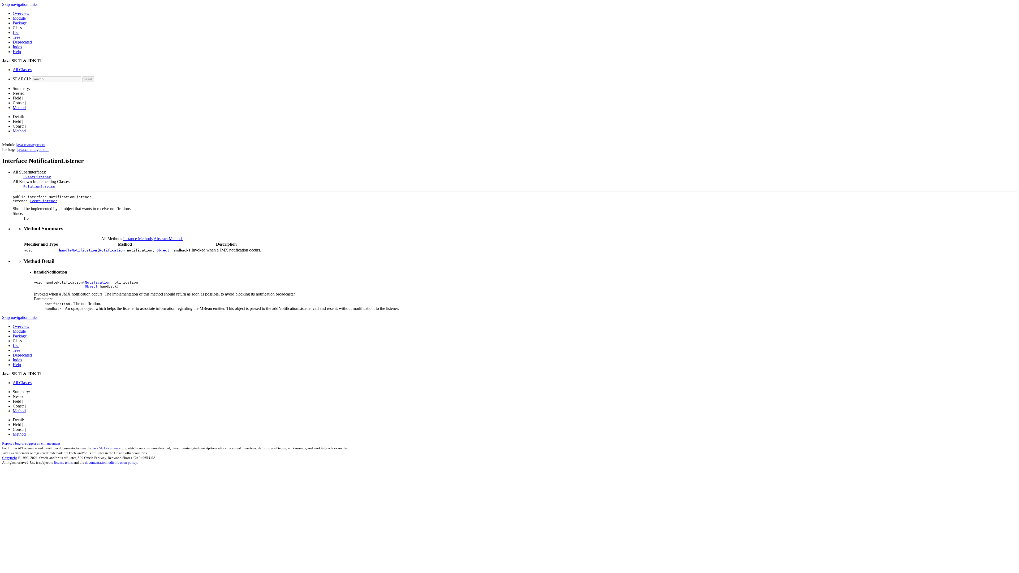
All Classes (22, 69)
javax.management (33, 149)
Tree (16, 37)
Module (19, 18)
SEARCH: (22, 79)
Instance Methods (138, 238)
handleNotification (78, 250)
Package (20, 23)
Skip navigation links (19, 4)
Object (163, 250)
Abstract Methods (168, 238)
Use (16, 32)
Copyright (9, 458)
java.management (30, 144)
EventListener (37, 177)
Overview (21, 13)
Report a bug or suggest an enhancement (31, 443)
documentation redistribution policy (111, 463)
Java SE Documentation (109, 448)
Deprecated (22, 42)
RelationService (39, 187)
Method (19, 107)
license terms (63, 463)
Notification (112, 250)
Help (17, 51)
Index (17, 47)
